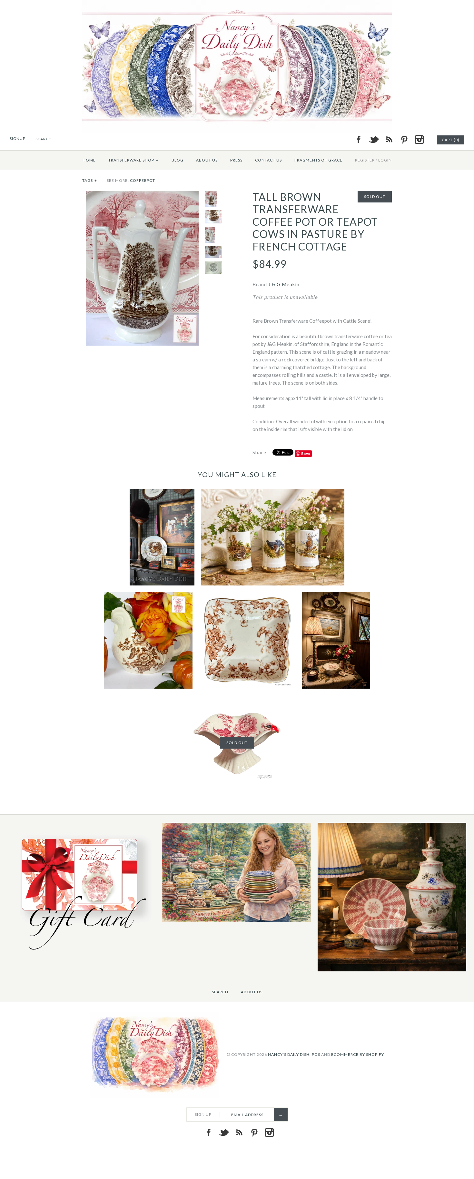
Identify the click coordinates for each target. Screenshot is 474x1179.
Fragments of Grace (318, 160)
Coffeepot (142, 180)
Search (220, 991)
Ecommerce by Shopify (357, 1054)
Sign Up (203, 1114)
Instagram (419, 140)
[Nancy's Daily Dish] (237, 4)
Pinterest (404, 140)
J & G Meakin (284, 284)
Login (385, 160)
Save (306, 453)
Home (89, 160)
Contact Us (268, 160)
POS (316, 1054)
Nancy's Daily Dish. (289, 1054)
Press (236, 160)
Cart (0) (450, 139)
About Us (207, 160)
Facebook (358, 140)
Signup (17, 138)
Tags (89, 180)
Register (365, 160)
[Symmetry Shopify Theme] (81, 953)
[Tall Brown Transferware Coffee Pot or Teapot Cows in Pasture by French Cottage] (142, 195)
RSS (389, 140)
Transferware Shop (133, 160)
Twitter (374, 140)
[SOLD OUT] (237, 699)
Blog (177, 160)
